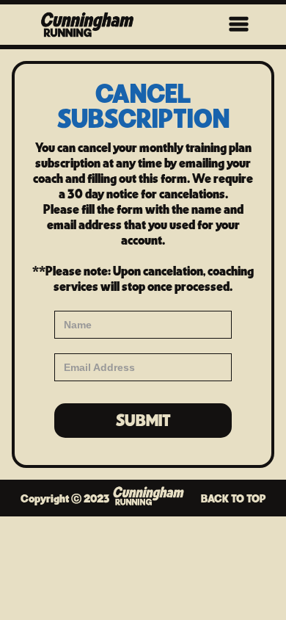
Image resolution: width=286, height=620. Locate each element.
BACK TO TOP (233, 498)
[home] (96, 24)
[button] (239, 25)
